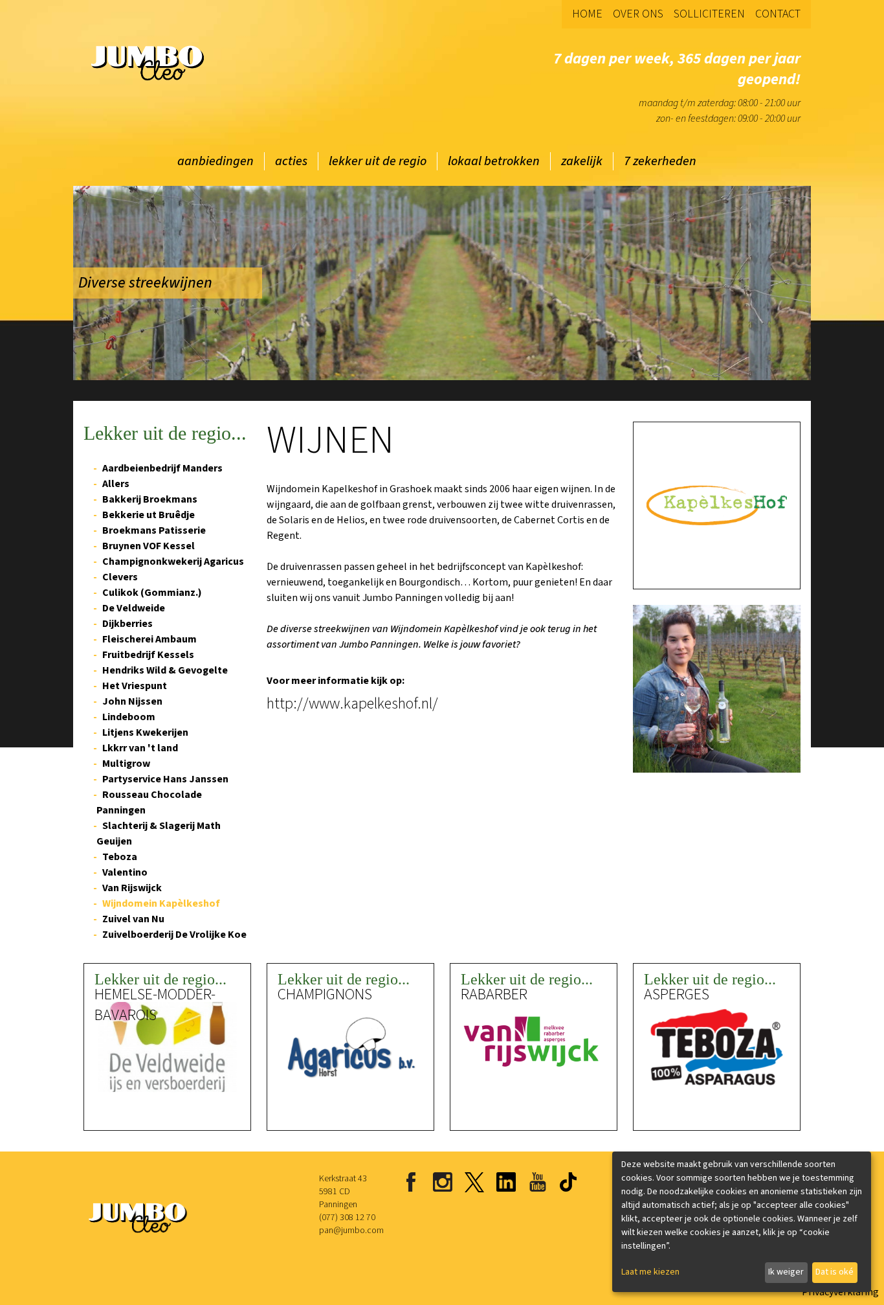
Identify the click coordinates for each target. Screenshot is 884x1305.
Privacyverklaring (840, 1292)
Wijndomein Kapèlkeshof (161, 903)
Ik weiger (786, 1271)
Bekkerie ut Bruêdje (148, 515)
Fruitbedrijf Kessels (148, 655)
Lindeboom (128, 717)
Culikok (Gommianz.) (152, 592)
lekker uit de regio (377, 161)
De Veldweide (133, 608)
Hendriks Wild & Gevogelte (165, 670)
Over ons (638, 14)
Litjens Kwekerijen (145, 732)
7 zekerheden (660, 161)
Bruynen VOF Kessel (148, 546)
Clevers (120, 577)
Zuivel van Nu (133, 919)
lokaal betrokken (494, 161)
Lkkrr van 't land (140, 748)
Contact (778, 14)
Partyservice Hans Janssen (165, 779)
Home (587, 14)
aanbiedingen (215, 161)
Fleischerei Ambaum (149, 639)
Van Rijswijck (132, 888)
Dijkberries (127, 624)
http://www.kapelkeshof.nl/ (352, 704)
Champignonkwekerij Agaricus (173, 561)
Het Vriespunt (134, 686)
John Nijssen (132, 701)
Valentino (125, 872)
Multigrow (126, 763)
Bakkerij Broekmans (149, 499)
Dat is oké (834, 1271)
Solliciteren (709, 14)
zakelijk (581, 161)
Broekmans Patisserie (154, 530)
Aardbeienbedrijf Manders (162, 468)
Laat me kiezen (650, 1271)
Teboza (119, 857)
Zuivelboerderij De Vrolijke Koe (174, 934)
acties (291, 161)
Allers (115, 484)
